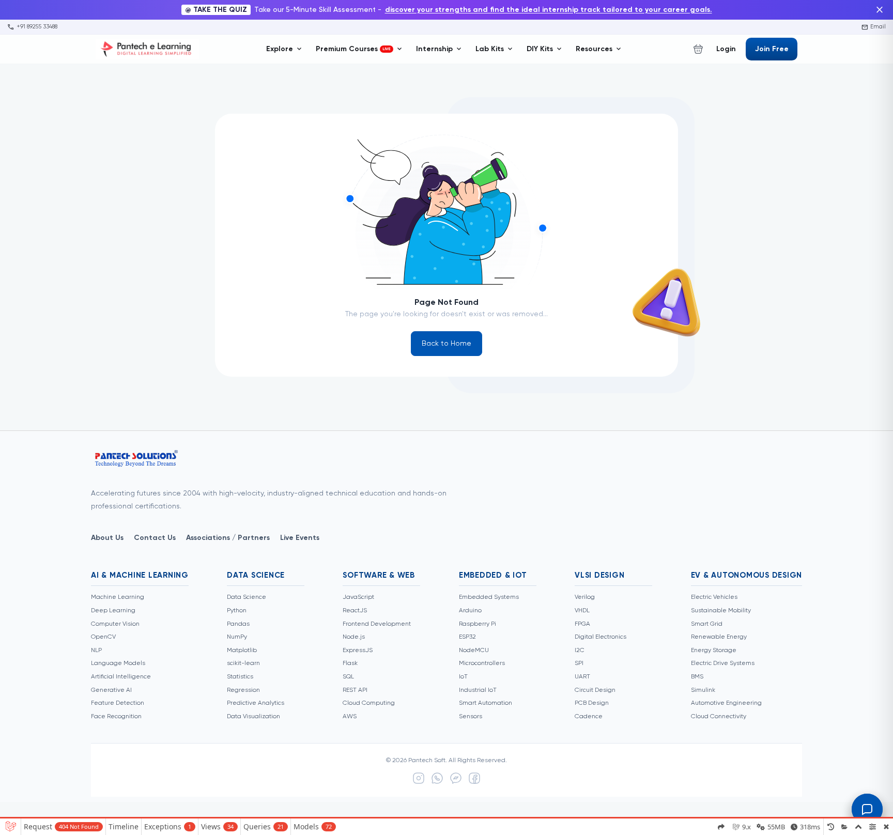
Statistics (240, 677)
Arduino (470, 611)
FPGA (582, 624)
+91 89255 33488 (32, 26)
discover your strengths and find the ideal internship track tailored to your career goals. (548, 9)
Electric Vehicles (714, 597)
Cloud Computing (369, 703)
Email (873, 26)
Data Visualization (253, 717)
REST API (355, 690)
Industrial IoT (478, 690)
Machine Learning (117, 597)
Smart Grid (706, 624)
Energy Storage (713, 650)
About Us (107, 538)
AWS (350, 717)
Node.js (354, 637)
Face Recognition (116, 717)
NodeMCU (474, 650)
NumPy (237, 637)
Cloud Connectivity (718, 717)
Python (237, 611)
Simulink (703, 690)
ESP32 (467, 637)
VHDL (582, 611)
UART (582, 677)
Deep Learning (113, 611)
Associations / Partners (228, 538)
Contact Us (155, 538)
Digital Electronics (600, 637)
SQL (348, 677)
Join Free (772, 49)
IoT (463, 677)
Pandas (238, 624)
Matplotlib (242, 650)
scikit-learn (243, 663)
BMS (697, 677)
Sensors (470, 717)
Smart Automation (485, 703)
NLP (96, 650)
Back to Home (446, 343)
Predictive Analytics (255, 703)
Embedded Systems (489, 597)
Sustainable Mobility (721, 611)
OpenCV (103, 637)
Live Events (299, 538)
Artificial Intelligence (121, 677)
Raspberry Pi (477, 624)
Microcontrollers (482, 663)
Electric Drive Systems (723, 663)
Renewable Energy (719, 637)
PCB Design (592, 703)
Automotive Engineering (726, 703)
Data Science (246, 597)
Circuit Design (595, 690)
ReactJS (355, 611)
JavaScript (358, 597)
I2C (579, 650)
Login (726, 49)
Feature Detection (117, 703)
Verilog (585, 597)
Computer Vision (115, 624)
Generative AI (111, 690)
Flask (350, 663)
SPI (579, 663)
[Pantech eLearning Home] (147, 49)
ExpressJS (358, 650)
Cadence (589, 717)
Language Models (118, 663)
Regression (243, 690)
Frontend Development (377, 624)
